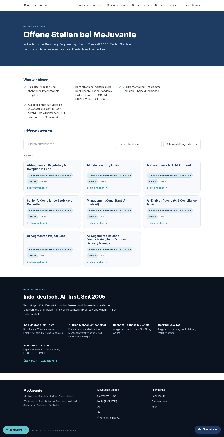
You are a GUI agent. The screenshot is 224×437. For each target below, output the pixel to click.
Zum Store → (49, 360)
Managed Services (118, 5)
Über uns (147, 5)
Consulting (83, 5)
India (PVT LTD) (107, 401)
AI (98, 407)
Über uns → (30, 360)
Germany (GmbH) (108, 396)
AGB (154, 407)
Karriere (160, 5)
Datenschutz (159, 401)
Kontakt (172, 5)
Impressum (158, 396)
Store (100, 412)
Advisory (98, 5)
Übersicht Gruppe (190, 5)
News (135, 5)
